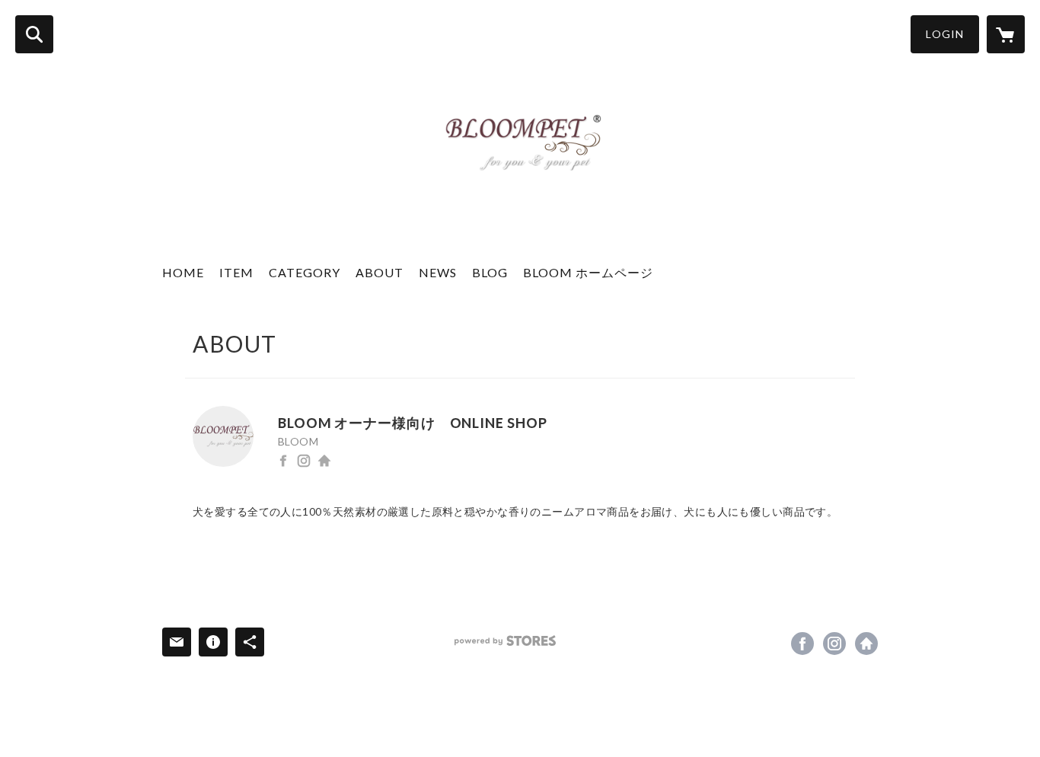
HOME (183, 272)
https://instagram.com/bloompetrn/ (304, 461)
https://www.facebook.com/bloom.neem (283, 461)
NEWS (438, 272)
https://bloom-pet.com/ (324, 461)
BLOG (490, 272)
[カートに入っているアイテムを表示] (1006, 34)
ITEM (236, 272)
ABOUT (380, 272)
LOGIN (945, 33)
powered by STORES (505, 641)
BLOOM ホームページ (588, 272)
